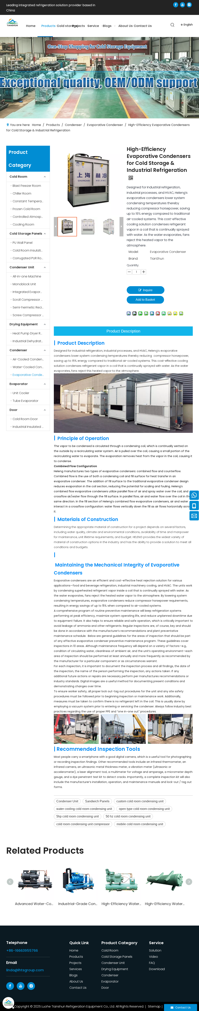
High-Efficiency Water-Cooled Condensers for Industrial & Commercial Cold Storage (121, 903)
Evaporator (19, 384)
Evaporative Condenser (31, 375)
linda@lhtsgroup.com (25, 970)
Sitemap (154, 1006)
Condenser (18, 350)
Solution (155, 950)
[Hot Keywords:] (172, 25)
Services (75, 969)
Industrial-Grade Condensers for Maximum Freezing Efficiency (78, 903)
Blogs (73, 975)
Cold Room (18, 176)
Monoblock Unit (24, 284)
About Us (76, 981)
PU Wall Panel (22, 242)
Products (76, 956)
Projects (75, 963)
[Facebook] (175, 4)
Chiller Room (22, 193)
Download (157, 969)
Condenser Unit (22, 267)
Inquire (148, 290)
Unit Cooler (21, 393)
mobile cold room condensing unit (140, 824)
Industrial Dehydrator (28, 341)
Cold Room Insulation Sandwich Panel (31, 250)
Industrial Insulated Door (31, 427)
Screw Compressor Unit (30, 315)
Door (13, 410)
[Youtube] (182, 4)
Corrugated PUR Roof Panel (31, 258)
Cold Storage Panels (26, 233)
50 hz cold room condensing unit (128, 816)
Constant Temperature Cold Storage (31, 201)
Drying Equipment (24, 324)
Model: (134, 252)
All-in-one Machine (27, 276)
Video (153, 956)
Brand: (133, 258)
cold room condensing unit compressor (83, 824)
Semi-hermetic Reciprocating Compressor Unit (31, 307)
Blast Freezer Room (27, 185)
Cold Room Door (25, 419)
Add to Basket (145, 299)
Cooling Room (23, 224)
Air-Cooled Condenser (30, 359)
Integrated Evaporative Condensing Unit (31, 292)
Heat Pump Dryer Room (30, 333)
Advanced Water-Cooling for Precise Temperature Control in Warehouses (34, 903)
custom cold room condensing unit (139, 801)
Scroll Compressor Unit (29, 299)
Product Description (123, 331)
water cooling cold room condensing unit (84, 808)
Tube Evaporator (25, 401)
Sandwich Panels (97, 801)
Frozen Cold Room (26, 209)
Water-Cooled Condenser (31, 367)
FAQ (152, 963)
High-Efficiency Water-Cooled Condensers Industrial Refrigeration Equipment (164, 903)
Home (73, 950)
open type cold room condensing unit (144, 808)
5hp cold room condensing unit (77, 816)
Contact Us (77, 987)
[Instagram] (189, 4)
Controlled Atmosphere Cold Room (31, 216)
